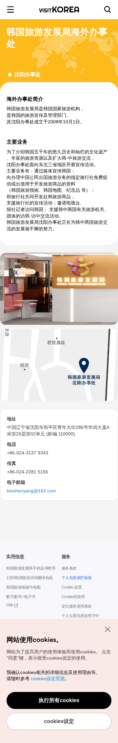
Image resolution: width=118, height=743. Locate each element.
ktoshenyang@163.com (30, 490)
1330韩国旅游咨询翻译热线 (29, 577)
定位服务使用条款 (77, 606)
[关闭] (107, 629)
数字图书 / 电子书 (20, 596)
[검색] (107, 9)
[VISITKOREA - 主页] (59, 9)
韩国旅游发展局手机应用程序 (30, 568)
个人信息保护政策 (77, 577)
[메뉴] (10, 9)
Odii (9, 605)
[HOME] (10, 74)
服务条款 (69, 568)
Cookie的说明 (72, 596)
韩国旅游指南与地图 (23, 587)
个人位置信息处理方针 (80, 615)
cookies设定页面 (47, 678)
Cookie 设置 (71, 587)
